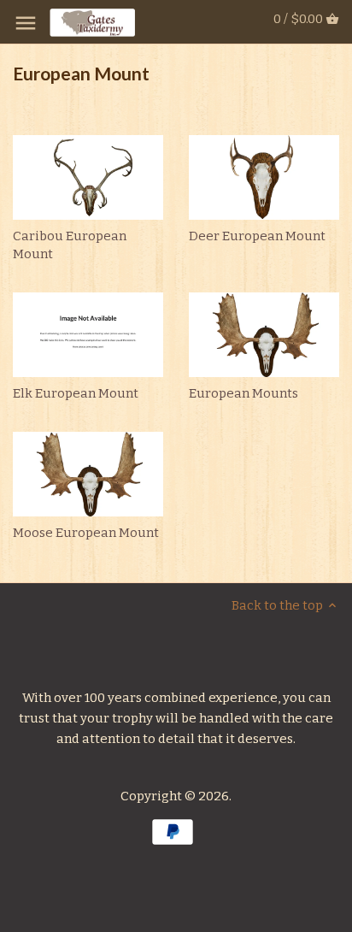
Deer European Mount (257, 236)
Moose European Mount (86, 532)
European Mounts (243, 393)
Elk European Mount (75, 393)
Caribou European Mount (69, 245)
